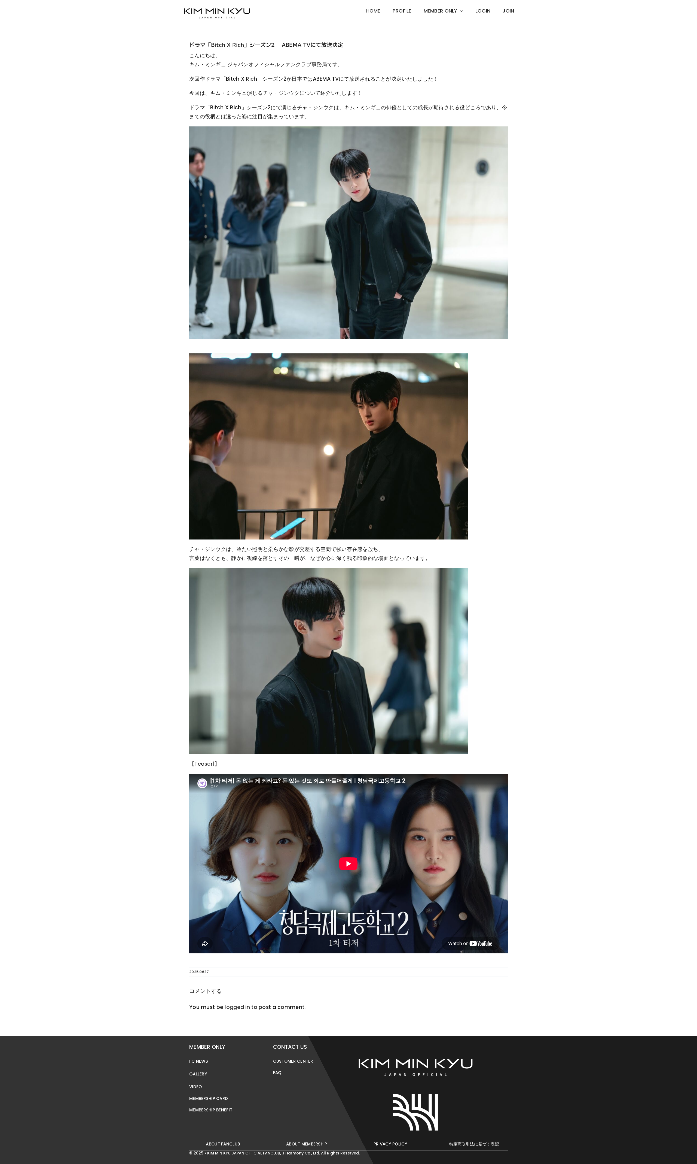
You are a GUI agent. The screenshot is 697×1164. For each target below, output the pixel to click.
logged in (237, 1007)
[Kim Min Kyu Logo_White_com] (415, 1044)
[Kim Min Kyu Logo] (217, 5)
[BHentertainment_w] (415, 1092)
